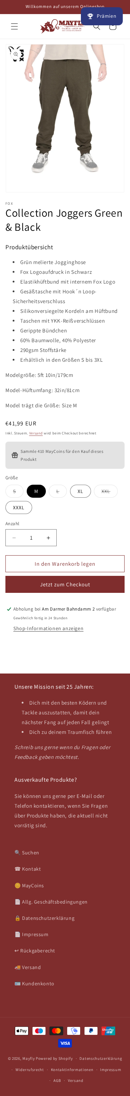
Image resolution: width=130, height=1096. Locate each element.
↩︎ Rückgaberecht (34, 950)
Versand (36, 433)
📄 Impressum (31, 934)
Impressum (110, 1069)
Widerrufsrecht (30, 1069)
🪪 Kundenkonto (34, 983)
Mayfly (29, 1058)
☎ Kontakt (27, 869)
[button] (14, 26)
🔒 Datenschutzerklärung (44, 918)
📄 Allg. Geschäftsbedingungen (51, 902)
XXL (109, 493)
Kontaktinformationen (72, 1069)
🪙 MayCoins (29, 885)
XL (80, 491)
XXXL (19, 507)
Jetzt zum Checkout (65, 584)
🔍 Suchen (26, 852)
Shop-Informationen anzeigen (48, 628)
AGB (57, 1080)
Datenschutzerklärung (100, 1058)
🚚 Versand (27, 967)
